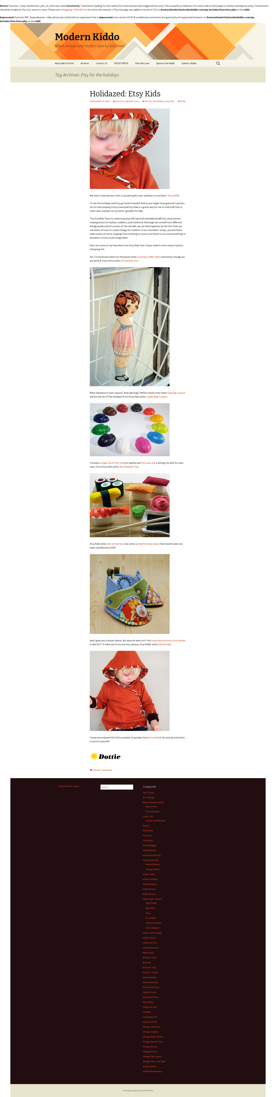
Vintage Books (153, 869)
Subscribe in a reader (69, 786)
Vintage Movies (150, 1046)
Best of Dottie (152, 811)
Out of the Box (115, 543)
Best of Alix (151, 806)
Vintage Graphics (151, 1031)
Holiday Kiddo (149, 850)
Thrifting (146, 1012)
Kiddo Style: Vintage (152, 932)
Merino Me (164, 644)
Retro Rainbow (150, 977)
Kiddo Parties (149, 889)
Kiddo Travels (149, 937)
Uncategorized (150, 1016)
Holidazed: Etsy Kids (125, 93)
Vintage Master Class (153, 1041)
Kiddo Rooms (149, 894)
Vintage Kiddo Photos (153, 1036)
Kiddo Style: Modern (152, 899)
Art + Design (148, 797)
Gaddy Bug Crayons (157, 396)
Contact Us (101, 63)
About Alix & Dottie (64, 63)
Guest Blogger (150, 845)
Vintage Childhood (151, 1026)
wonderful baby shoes (147, 543)
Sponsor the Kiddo (165, 63)
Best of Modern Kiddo (153, 802)
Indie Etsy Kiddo (153, 922)
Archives (85, 63)
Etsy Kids (169, 101)
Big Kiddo (150, 908)
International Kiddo (152, 855)
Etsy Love (120, 101)
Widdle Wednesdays (152, 1071)
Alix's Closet (148, 792)
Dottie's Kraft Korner (155, 820)
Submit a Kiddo (189, 63)
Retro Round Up (150, 982)
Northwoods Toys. (129, 466)
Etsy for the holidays (154, 101)
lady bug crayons (176, 392)
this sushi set (147, 462)
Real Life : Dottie (150, 972)
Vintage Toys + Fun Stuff (154, 1061)
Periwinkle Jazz (129, 260)
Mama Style (148, 952)
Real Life (147, 962)
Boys (148, 913)
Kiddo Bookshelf (151, 860)
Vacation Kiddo (150, 1021)
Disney (146, 825)
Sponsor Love (132, 101)
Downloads (148, 830)
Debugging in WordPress (73, 9)
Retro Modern (152, 927)
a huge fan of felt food (112, 462)
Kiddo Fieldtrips (150, 879)
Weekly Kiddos (150, 1066)
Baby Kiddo (151, 903)
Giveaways (148, 840)
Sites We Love (142, 63)
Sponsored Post (150, 997)
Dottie (183, 101)
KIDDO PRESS (121, 63)
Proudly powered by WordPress (138, 1090)
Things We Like (150, 1007)
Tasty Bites (148, 1002)
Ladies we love (150, 942)
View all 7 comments (102, 770)
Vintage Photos (150, 1051)
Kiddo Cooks (149, 874)
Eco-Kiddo (151, 918)
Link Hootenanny (150, 947)
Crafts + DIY (148, 816)
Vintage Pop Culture (152, 1056)
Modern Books (153, 864)
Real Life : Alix (149, 967)
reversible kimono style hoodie (168, 640)
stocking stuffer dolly (148, 256)
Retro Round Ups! (151, 987)
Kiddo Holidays (150, 884)
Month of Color (150, 957)
